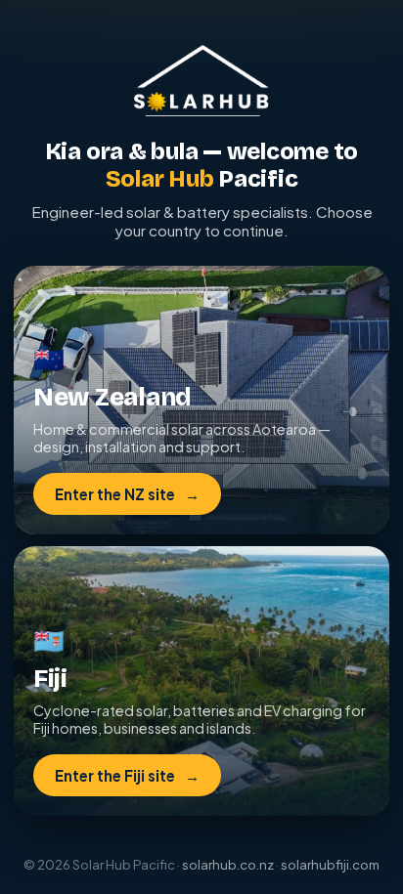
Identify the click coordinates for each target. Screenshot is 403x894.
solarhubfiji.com (330, 864)
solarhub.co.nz (228, 864)
